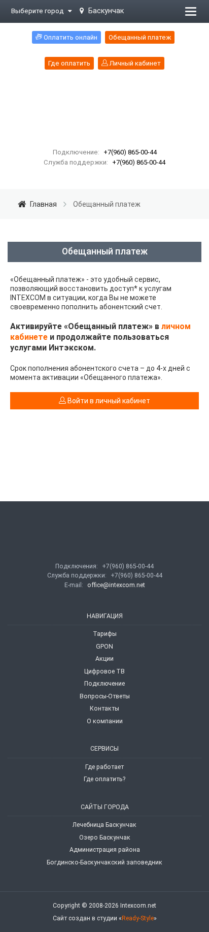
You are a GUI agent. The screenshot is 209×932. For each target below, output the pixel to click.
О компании (105, 721)
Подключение (104, 683)
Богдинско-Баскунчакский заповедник (104, 862)
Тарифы (105, 633)
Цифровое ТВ (104, 671)
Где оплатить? (104, 779)
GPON (104, 646)
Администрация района (104, 849)
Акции (104, 658)
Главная (43, 204)
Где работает (104, 766)
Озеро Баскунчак (104, 837)
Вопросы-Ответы (105, 696)
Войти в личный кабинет (108, 401)
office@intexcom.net (116, 585)
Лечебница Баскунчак (104, 824)
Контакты (104, 708)
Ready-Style (138, 918)
